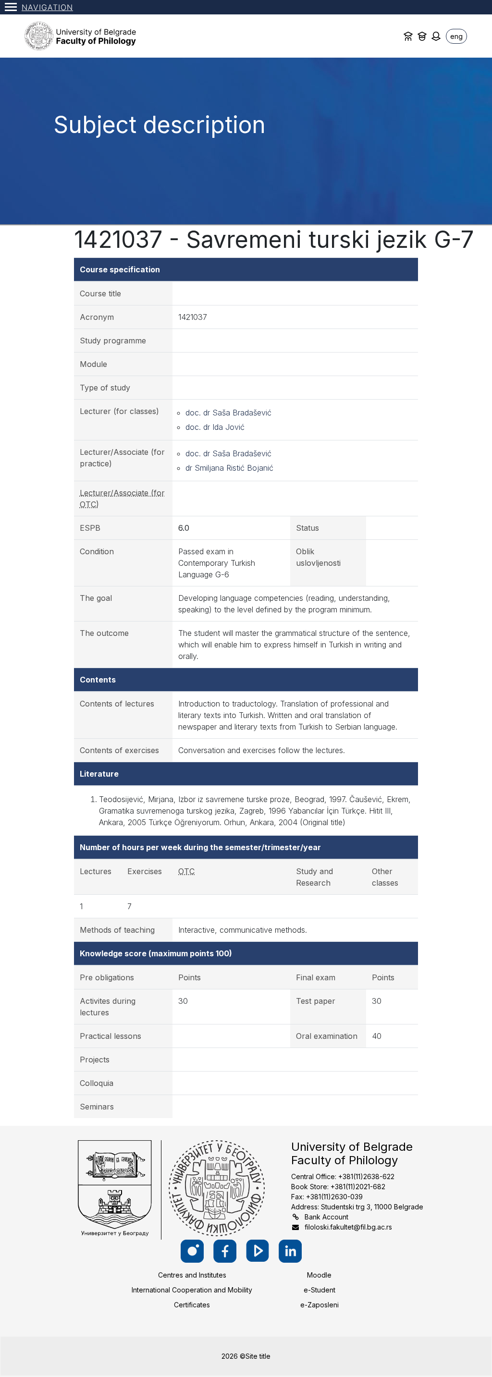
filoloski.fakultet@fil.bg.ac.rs (348, 1227)
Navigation (47, 7)
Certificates (192, 1305)
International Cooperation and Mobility (192, 1290)
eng (456, 36)
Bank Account (326, 1217)
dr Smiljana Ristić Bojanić (229, 468)
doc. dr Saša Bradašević (228, 412)
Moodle (319, 1275)
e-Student (319, 1290)
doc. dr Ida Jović (215, 427)
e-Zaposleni (319, 1305)
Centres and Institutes (192, 1275)
